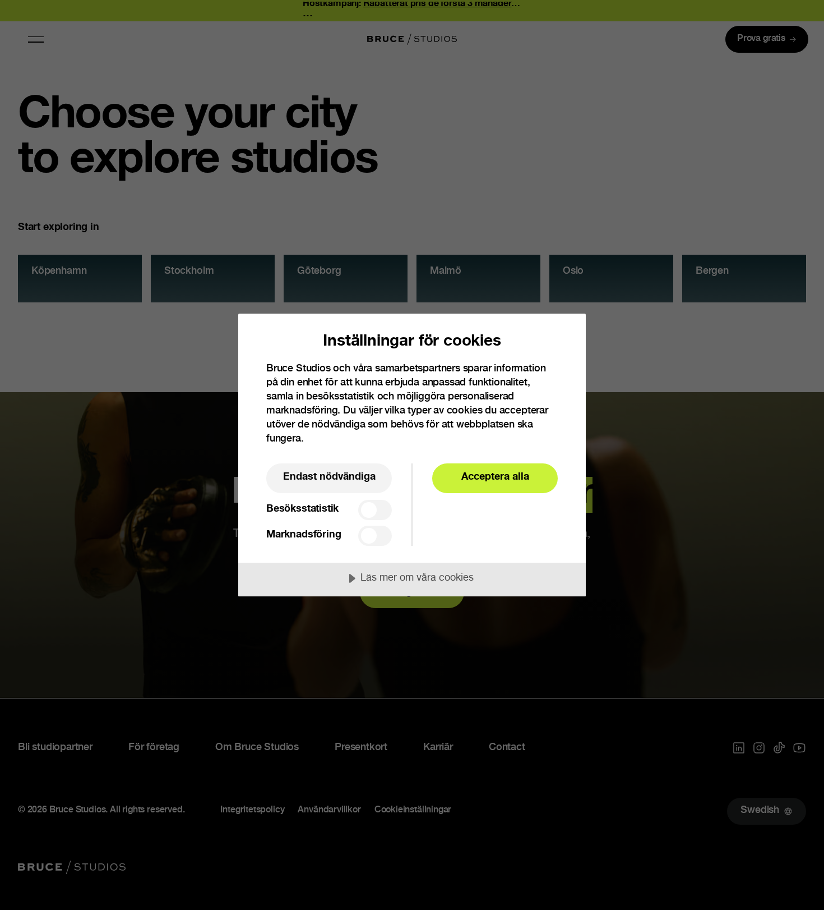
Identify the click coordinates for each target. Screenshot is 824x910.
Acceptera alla (495, 477)
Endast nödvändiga (329, 477)
